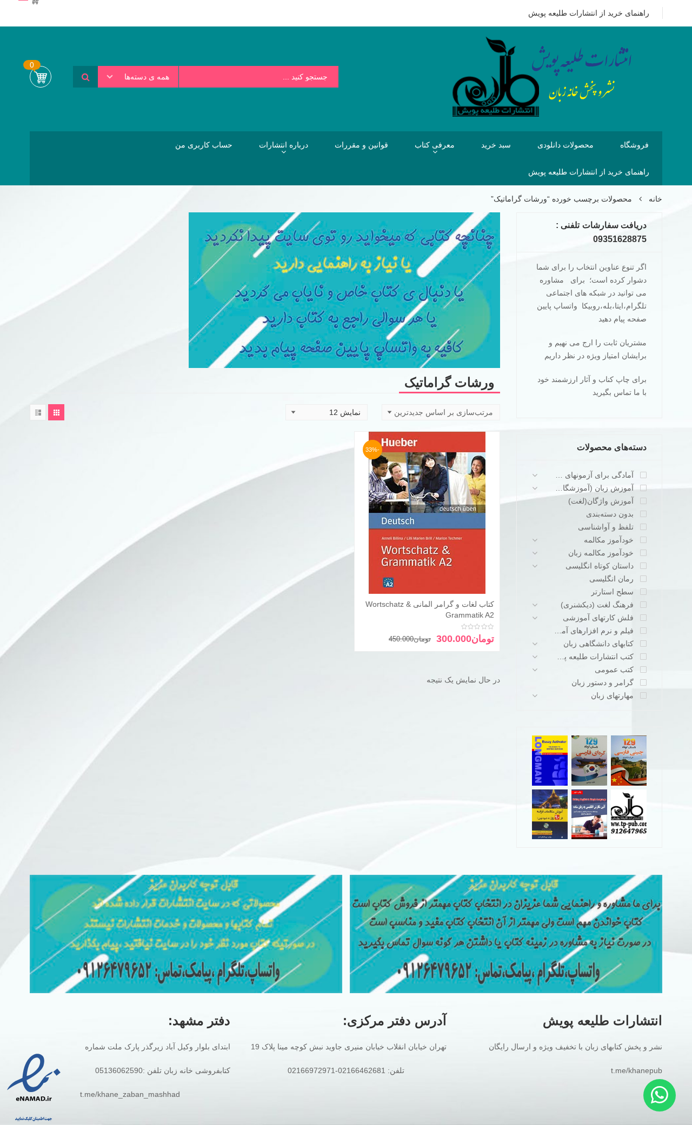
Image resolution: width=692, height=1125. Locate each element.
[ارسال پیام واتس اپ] (659, 1095)
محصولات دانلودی (565, 144)
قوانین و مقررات (361, 144)
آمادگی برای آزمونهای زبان (594, 475)
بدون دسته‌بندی (610, 514)
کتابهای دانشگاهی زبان (598, 643)
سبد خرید (496, 144)
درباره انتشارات (283, 144)
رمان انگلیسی (611, 578)
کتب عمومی (614, 669)
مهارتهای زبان (612, 695)
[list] (38, 412)
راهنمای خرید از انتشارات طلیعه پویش (588, 172)
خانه (655, 199)
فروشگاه (634, 144)
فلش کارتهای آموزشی (598, 617)
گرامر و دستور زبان (602, 682)
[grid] (56, 412)
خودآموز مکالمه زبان (601, 552)
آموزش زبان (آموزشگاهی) (594, 488)
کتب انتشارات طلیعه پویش (594, 656)
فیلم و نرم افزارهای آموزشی (594, 630)
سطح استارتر (612, 591)
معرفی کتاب (435, 144)
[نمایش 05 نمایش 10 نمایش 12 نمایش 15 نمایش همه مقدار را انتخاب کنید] (326, 412)
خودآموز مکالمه (609, 539)
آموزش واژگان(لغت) (601, 501)
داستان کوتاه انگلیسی (599, 565)
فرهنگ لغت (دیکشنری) (597, 604)
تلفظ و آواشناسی (606, 527)
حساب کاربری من (203, 144)
